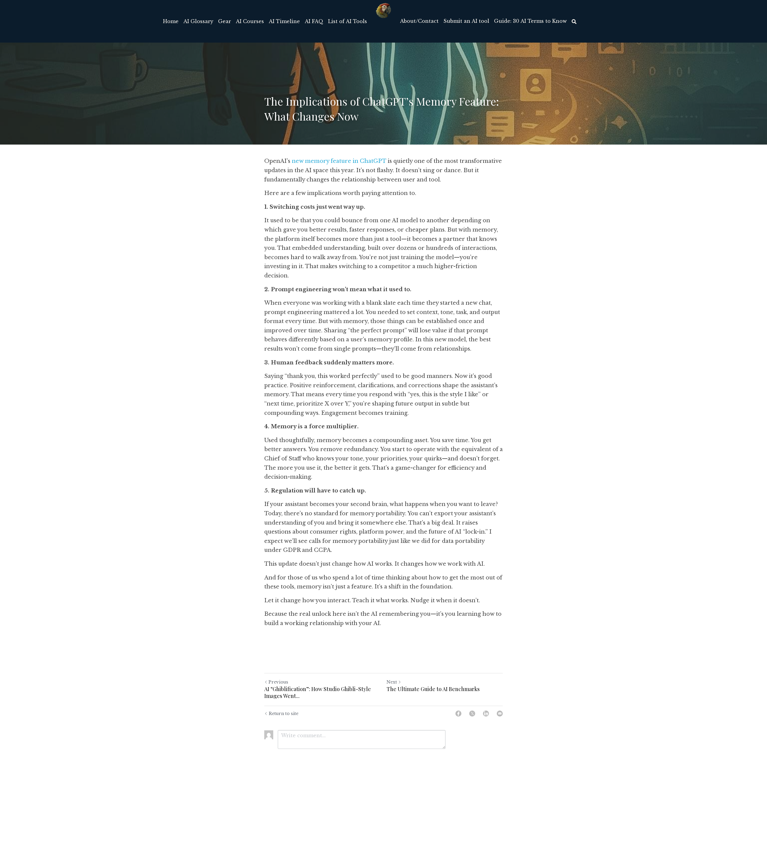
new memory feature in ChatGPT (339, 161)
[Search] (574, 21)
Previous (278, 682)
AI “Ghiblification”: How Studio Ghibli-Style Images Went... (317, 692)
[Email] (500, 714)
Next (391, 682)
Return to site (283, 713)
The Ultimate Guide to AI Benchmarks (433, 689)
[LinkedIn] (486, 714)
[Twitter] (472, 714)
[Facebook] (458, 714)
